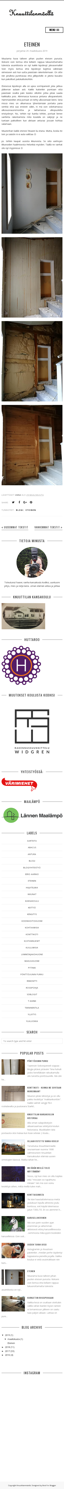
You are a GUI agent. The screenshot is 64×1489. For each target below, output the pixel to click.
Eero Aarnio (32, 874)
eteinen (31, 510)
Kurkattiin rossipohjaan (40, 1297)
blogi (19, 510)
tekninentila (32, 1008)
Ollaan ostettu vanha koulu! (43, 1141)
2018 (7, 1347)
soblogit (32, 994)
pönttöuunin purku (32, 974)
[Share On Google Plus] (25, 502)
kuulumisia (32, 947)
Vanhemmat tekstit (47, 527)
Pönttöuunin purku (37, 1061)
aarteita (32, 841)
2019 (7, 1335)
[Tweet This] (13, 502)
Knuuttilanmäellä (24, 1485)
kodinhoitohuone (32, 921)
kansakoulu (32, 901)
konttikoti (32, 934)
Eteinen (32, 44)
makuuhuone (32, 961)
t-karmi (32, 1001)
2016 (7, 1354)
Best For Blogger (49, 1485)
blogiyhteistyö (32, 867)
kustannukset (32, 941)
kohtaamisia (32, 927)
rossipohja (32, 988)
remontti (32, 981)
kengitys (32, 914)
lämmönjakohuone (32, 954)
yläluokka (32, 1021)
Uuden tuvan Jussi (37, 1244)
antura (32, 854)
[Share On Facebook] (19, 502)
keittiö (32, 907)
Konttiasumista (35, 1194)
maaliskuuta (14, 1339)
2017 (7, 1351)
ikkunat (32, 894)
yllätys (32, 1014)
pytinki (32, 968)
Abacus (32, 847)
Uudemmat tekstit (16, 527)
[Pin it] (31, 502)
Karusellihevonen (36, 1217)
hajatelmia (32, 887)
